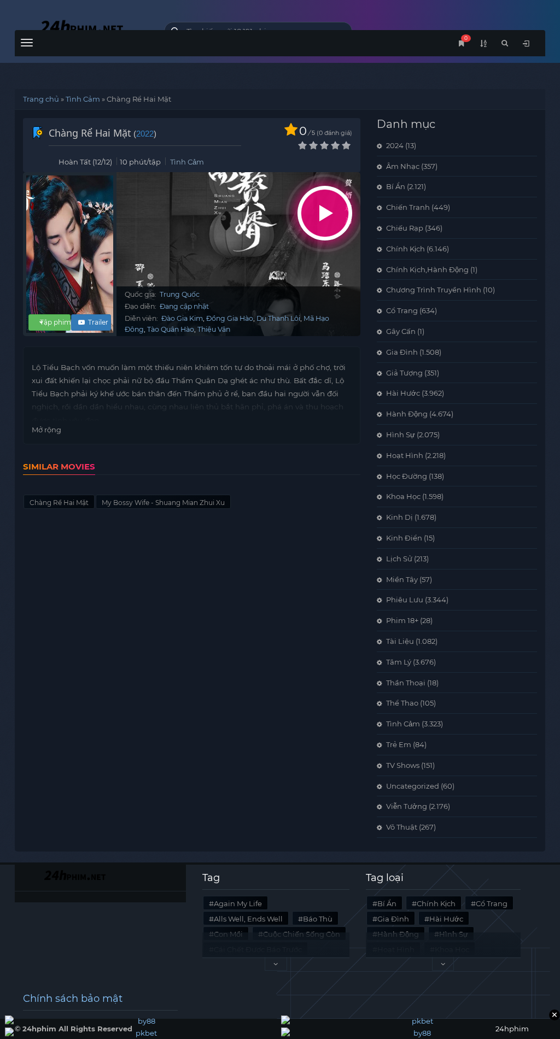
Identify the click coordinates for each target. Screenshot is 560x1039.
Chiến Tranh (408, 207)
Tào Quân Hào (170, 329)
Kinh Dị (399, 517)
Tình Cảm (83, 99)
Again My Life (238, 903)
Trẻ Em (398, 744)
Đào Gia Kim (182, 318)
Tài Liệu (400, 641)
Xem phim (325, 213)
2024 (395, 145)
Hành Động (407, 413)
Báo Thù (317, 918)
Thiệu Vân (213, 329)
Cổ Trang (402, 310)
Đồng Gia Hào (229, 318)
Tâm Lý (398, 662)
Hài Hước (403, 393)
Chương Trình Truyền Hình (433, 289)
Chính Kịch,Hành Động (427, 269)
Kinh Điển (404, 537)
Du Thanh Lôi (278, 318)
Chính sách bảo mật (72, 999)
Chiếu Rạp (404, 228)
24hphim (81, 28)
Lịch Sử (399, 558)
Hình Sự (400, 434)
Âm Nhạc (402, 166)
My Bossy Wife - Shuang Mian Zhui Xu (163, 502)
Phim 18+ (402, 620)
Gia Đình (402, 352)
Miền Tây (402, 579)
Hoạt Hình (404, 455)
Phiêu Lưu (404, 599)
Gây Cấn (401, 331)
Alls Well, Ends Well (248, 918)
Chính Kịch (405, 248)
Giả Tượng (404, 372)
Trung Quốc (180, 294)
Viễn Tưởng (406, 806)
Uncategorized (412, 786)
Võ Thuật (401, 827)
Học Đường (406, 476)
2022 (145, 133)
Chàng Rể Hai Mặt (59, 502)
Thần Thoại (405, 682)
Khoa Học (403, 496)
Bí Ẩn (395, 186)
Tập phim (55, 322)
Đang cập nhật (184, 306)
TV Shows (402, 765)
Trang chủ (41, 99)
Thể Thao (402, 702)
